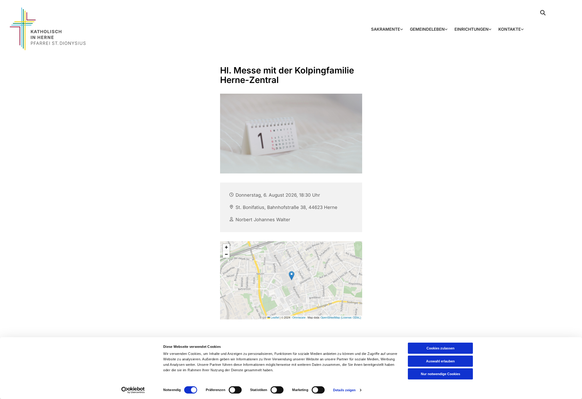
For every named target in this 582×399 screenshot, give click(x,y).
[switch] (235, 390)
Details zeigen (344, 390)
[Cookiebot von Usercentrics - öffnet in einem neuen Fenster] (133, 390)
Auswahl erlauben (440, 361)
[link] (387, 29)
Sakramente (385, 29)
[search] (543, 12)
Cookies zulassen (440, 348)
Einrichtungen (471, 29)
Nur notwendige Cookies (440, 374)
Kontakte (509, 29)
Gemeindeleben (427, 29)
